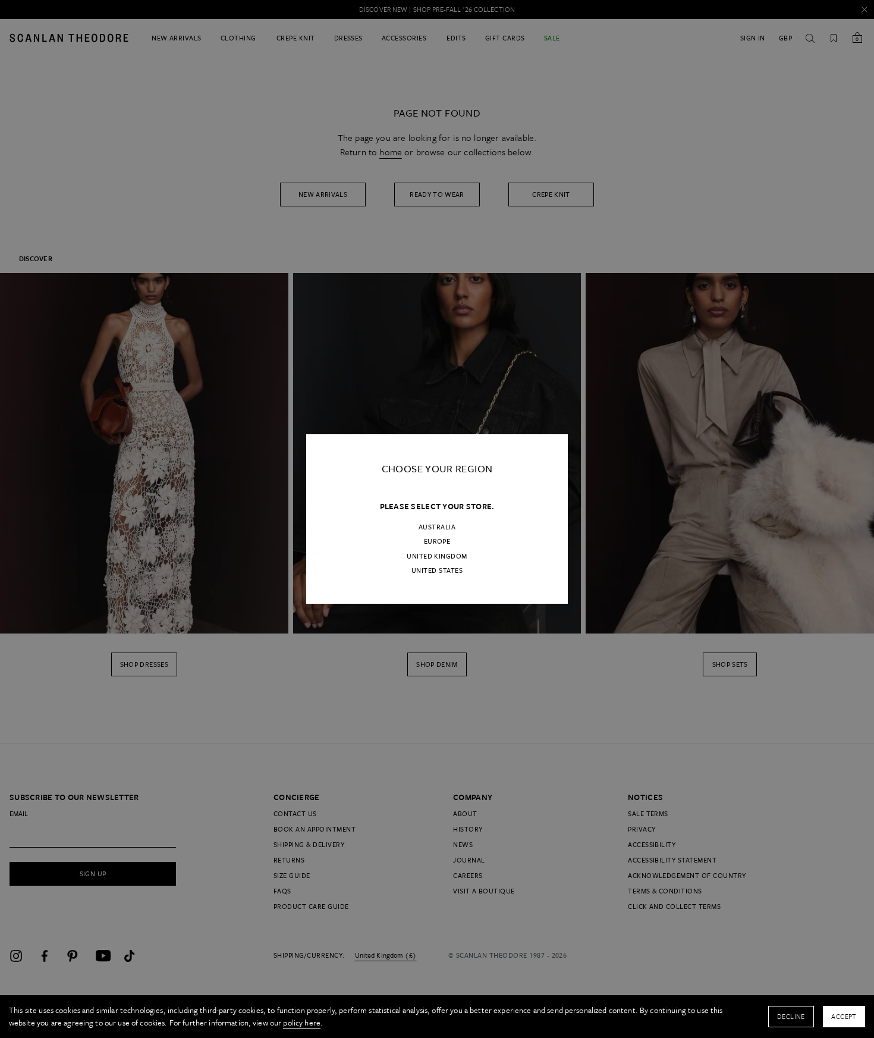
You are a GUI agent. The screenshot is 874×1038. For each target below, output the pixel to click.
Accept (844, 1016)
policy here (301, 1022)
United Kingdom (437, 556)
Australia (437, 527)
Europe (437, 541)
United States (437, 570)
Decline (791, 1016)
